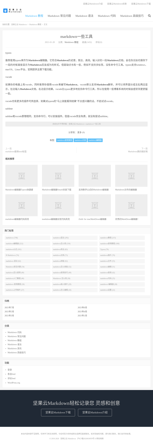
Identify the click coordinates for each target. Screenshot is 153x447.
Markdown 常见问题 (59, 15)
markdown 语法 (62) (13, 261)
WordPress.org (14, 383)
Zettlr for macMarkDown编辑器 (92, 219)
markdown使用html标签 (16, 151)
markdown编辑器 (95, 140)
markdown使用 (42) (107, 273)
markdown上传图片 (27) (15, 290)
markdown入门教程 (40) (15, 278)
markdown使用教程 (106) (109, 244)
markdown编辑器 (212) (14, 244)
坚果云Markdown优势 (117, 4)
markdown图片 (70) (107, 255)
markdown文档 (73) (60, 255)
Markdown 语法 (84, 15)
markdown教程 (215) (108, 238)
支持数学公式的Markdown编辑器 (94, 190)
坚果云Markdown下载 (141, 4)
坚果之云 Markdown (12, 10)
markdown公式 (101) (13, 249)
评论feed (11, 378)
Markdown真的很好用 (138, 151)
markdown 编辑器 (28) (108, 284)
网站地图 (100, 439)
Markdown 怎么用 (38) (61, 278)
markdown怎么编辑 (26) (62, 290)
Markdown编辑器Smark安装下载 (56, 190)
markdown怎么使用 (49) (15, 273)
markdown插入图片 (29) (62, 284)
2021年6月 (82, 307)
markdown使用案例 (64, 140)
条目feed (11, 374)
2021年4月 (82, 311)
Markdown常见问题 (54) (15, 267)
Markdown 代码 (107, 15)
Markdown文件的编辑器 (126, 190)
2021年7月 (9, 307)
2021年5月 (9, 311)
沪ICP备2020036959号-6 (86, 439)
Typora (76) (104, 249)
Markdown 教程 (34, 15)
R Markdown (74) (12, 255)
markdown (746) (12, 238)
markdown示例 (80, 140)
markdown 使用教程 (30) (15, 284)
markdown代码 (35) (107, 278)
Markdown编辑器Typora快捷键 (19, 190)
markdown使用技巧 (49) (62, 273)
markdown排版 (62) (60, 261)
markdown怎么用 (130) (61, 244)
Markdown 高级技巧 (132, 15)
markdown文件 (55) (107, 261)
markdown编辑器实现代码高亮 (56, 219)
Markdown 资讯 (15, 348)
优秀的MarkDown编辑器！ (127, 219)
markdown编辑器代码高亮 (17, 219)
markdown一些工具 (76, 36)
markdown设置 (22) (107, 290)
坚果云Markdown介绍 (93, 4)
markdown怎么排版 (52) (62, 267)
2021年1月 (82, 316)
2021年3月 (9, 316)
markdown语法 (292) (61, 238)
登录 (10, 370)
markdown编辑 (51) (107, 267)
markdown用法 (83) (60, 249)
